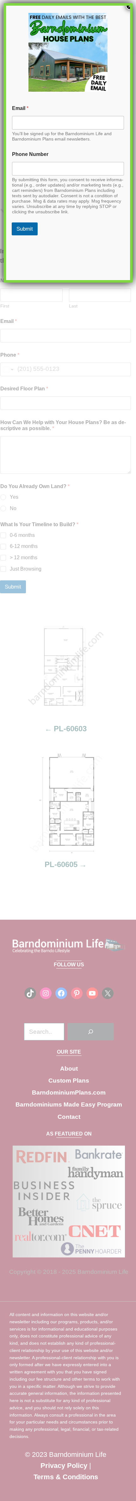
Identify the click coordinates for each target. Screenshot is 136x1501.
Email (20, 108)
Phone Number (30, 154)
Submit (24, 229)
